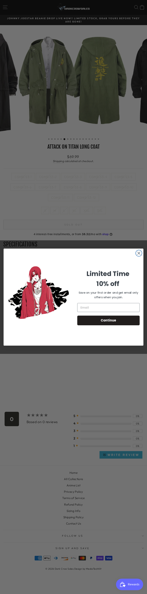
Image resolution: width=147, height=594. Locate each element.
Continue (108, 320)
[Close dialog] (139, 253)
